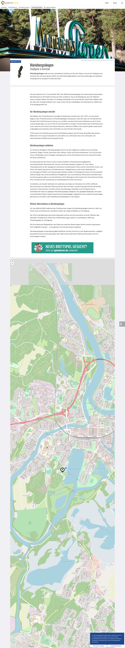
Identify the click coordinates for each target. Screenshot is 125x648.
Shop (107, 3)
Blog (115, 3)
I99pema (102, 60)
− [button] (12, 264)
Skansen (56, 121)
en (122, 3)
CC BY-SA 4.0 (109, 60)
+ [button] (12, 261)
